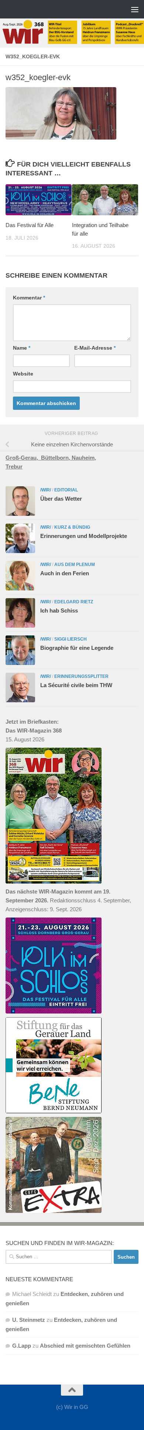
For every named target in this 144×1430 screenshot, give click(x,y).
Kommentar (29, 298)
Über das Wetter (61, 498)
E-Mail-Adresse (95, 348)
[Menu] (135, 9)
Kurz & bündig (72, 527)
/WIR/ (45, 490)
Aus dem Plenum (74, 564)
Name (21, 348)
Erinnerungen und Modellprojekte (83, 536)
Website (23, 374)
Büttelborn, (56, 458)
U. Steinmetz (28, 1320)
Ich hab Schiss (59, 610)
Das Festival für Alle (30, 225)
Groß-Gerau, (23, 458)
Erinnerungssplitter (81, 676)
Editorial (66, 490)
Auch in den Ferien (64, 573)
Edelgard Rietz (73, 601)
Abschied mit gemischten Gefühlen (85, 1345)
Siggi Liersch (70, 639)
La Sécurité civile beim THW (76, 685)
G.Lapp (21, 1345)
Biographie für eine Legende (76, 648)
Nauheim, (84, 458)
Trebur (14, 466)
